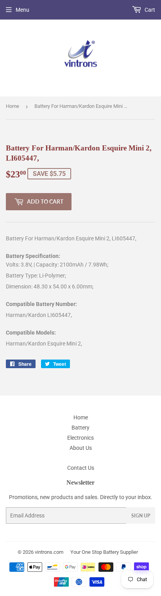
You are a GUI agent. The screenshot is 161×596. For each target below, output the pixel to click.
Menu (22, 10)
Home (12, 106)
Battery (80, 427)
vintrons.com (49, 552)
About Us (81, 448)
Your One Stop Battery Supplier (104, 552)
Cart (149, 10)
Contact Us (80, 468)
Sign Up (140, 516)
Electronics (80, 438)
